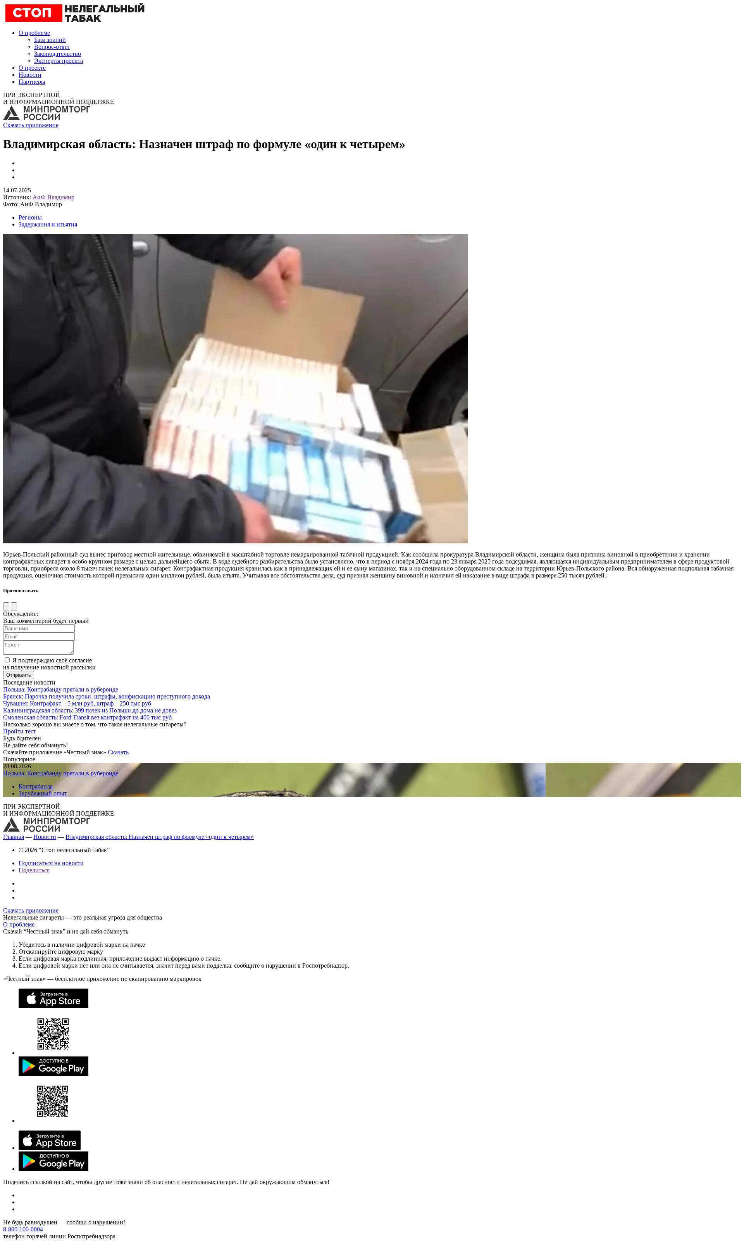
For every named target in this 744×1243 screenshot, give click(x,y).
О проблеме (34, 32)
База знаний (50, 39)
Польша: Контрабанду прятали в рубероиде (60, 689)
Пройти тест (19, 731)
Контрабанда (36, 786)
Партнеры (32, 81)
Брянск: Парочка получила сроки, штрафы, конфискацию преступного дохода (106, 696)
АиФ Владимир (53, 197)
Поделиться (34, 870)
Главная (13, 836)
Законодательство (57, 53)
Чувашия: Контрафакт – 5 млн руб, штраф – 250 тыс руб (77, 703)
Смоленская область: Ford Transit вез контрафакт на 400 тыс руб (87, 717)
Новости (30, 74)
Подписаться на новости (51, 863)
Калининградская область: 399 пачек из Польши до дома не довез (90, 710)
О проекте (32, 67)
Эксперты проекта (58, 60)
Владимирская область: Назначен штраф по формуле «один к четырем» (159, 836)
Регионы (30, 217)
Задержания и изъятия (48, 224)
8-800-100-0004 (23, 1229)
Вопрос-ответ (52, 46)
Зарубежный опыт (43, 793)
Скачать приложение (31, 125)
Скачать (118, 752)
